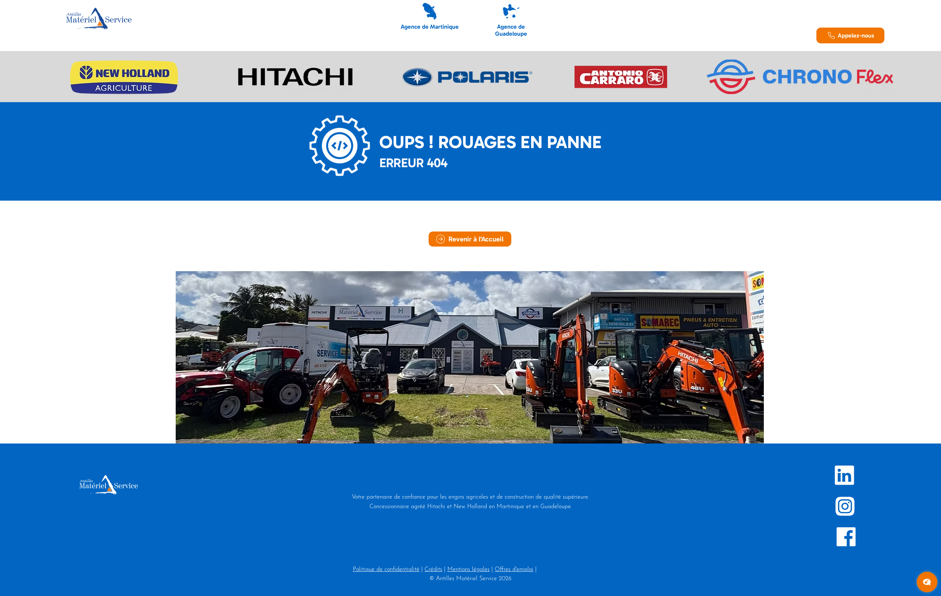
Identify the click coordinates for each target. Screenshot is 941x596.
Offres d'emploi (514, 569)
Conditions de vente (563, 569)
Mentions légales (468, 569)
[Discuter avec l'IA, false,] (927, 582)
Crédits (433, 569)
